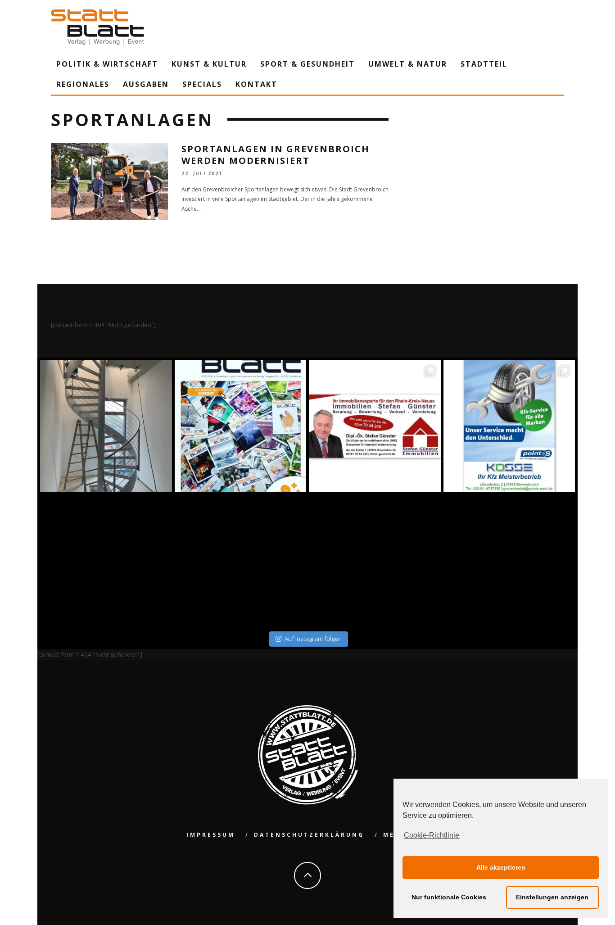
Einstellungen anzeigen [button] (552, 897)
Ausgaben (146, 84)
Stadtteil (484, 64)
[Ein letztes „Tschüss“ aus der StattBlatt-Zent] (241, 426)
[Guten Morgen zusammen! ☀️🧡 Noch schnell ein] (375, 561)
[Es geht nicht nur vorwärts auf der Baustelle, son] (106, 426)
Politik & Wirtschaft (107, 64)
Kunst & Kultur (209, 64)
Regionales (82, 84)
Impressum (210, 835)
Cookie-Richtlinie (431, 835)
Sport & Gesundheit (307, 64)
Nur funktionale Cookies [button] (449, 897)
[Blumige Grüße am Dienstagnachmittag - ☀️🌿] (509, 561)
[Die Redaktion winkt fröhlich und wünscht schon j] (241, 561)
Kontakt (256, 84)
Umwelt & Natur (407, 64)
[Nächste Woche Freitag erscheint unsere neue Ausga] (106, 561)
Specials (202, 84)
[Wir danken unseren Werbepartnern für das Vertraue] (509, 426)
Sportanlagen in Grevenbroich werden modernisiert (275, 155)
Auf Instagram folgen (313, 639)
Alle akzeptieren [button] (500, 867)
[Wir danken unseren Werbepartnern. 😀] (375, 426)
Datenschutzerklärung (309, 835)
